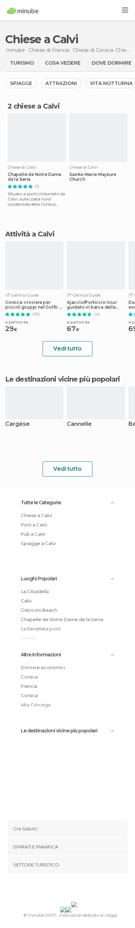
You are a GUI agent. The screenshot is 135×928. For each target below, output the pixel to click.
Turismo (22, 63)
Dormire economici (43, 667)
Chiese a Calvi (36, 515)
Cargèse (17, 424)
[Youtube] (84, 889)
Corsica (29, 676)
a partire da (16, 322)
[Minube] (22, 11)
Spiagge (21, 83)
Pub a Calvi (33, 534)
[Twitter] (66, 889)
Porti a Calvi (34, 524)
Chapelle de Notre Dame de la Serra (34, 177)
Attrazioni (61, 83)
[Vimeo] (75, 889)
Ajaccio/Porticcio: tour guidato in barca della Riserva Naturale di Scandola (92, 305)
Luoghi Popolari (39, 578)
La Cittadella (35, 591)
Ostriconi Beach (39, 610)
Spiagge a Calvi (38, 543)
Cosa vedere (63, 63)
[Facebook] (57, 889)
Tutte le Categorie (41, 502)
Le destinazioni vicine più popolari (62, 379)
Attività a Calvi (29, 234)
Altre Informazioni (41, 655)
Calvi (26, 600)
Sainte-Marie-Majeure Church (92, 177)
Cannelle (79, 424)
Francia (29, 686)
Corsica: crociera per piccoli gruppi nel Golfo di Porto (34, 305)
